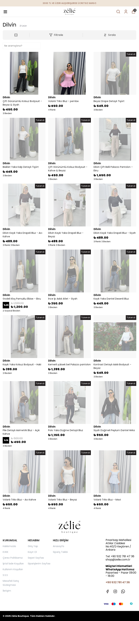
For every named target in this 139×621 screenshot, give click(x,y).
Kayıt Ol (32, 552)
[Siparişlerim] (126, 12)
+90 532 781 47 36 (122, 556)
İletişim (7, 590)
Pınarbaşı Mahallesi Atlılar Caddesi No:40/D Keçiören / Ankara (118, 545)
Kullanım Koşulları (13, 569)
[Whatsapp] (123, 591)
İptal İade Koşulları (13, 563)
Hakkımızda (9, 546)
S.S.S (5, 575)
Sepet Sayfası (36, 557)
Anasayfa (58, 546)
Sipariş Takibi (60, 552)
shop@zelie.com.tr (118, 560)
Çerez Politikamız (13, 557)
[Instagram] (115, 591)
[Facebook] (107, 591)
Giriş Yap (33, 546)
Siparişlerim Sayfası (39, 563)
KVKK (5, 552)
